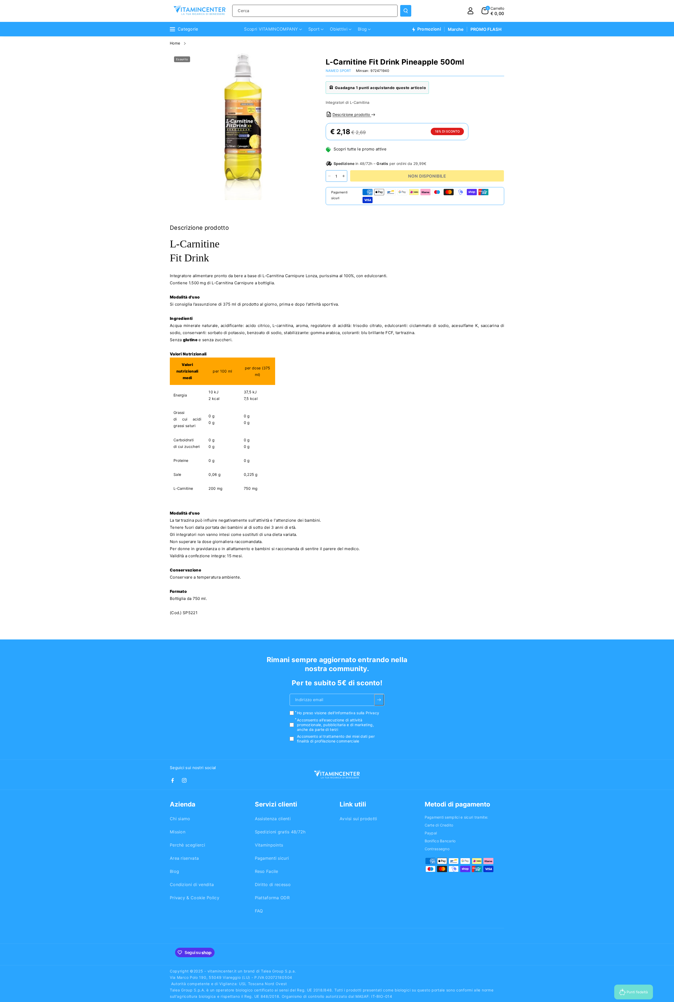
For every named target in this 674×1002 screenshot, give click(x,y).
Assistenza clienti (273, 818)
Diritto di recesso (273, 884)
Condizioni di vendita (192, 884)
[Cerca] (406, 11)
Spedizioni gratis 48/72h (280, 831)
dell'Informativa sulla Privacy (353, 713)
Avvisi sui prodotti (358, 818)
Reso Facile (266, 871)
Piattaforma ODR (272, 897)
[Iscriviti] (379, 700)
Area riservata (184, 858)
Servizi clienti (276, 804)
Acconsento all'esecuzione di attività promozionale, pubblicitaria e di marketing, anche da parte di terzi (335, 725)
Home (175, 43)
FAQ (259, 910)
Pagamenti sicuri (272, 858)
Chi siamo (180, 818)
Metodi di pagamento (457, 804)
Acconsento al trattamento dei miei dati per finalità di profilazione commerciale (336, 739)
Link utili (353, 804)
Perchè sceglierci (187, 845)
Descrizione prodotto (352, 114)
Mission (177, 831)
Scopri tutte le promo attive (360, 148)
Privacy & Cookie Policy (194, 897)
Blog (174, 871)
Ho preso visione (338, 713)
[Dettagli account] (470, 11)
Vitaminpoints (269, 845)
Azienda (182, 804)
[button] (493, 11)
